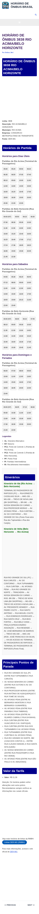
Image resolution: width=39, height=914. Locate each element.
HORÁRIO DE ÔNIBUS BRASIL (22, 5)
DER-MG (13, 852)
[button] (36, 14)
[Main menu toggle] (19, 22)
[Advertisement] (19, 98)
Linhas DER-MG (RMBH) (14, 842)
